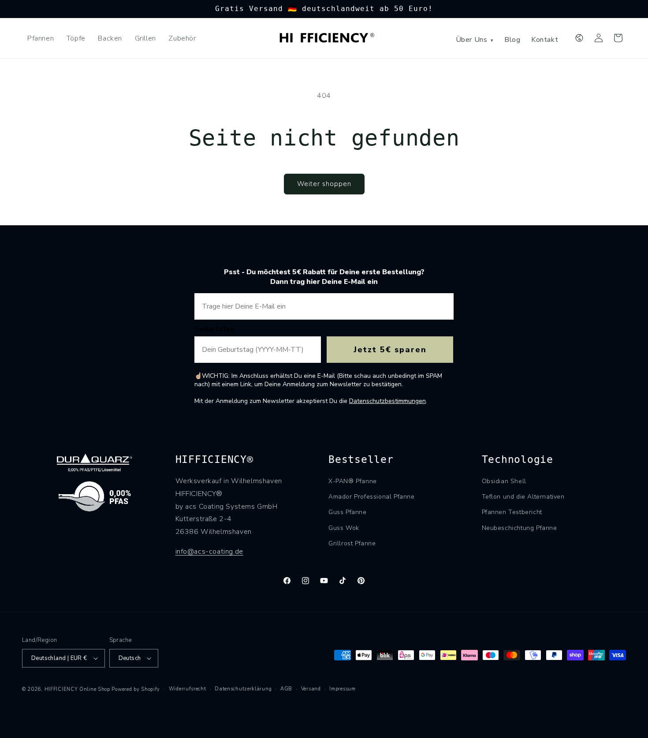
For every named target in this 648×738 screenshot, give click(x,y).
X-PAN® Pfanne (352, 481)
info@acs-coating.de (209, 551)
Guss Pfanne (347, 512)
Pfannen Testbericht (512, 512)
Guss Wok (343, 528)
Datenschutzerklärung (243, 689)
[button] (618, 38)
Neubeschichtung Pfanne (519, 528)
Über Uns (475, 40)
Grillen (145, 38)
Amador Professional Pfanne (371, 496)
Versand (311, 689)
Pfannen (40, 38)
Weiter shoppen (324, 183)
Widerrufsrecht (187, 689)
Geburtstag (214, 329)
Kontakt (544, 40)
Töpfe (76, 38)
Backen (110, 38)
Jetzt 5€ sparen (390, 349)
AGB (286, 689)
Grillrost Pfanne (352, 543)
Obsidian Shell (504, 481)
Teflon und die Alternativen (523, 496)
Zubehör (182, 38)
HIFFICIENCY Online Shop (77, 689)
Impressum (342, 689)
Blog (512, 40)
